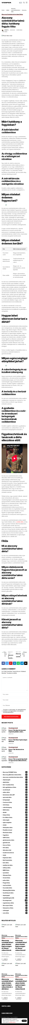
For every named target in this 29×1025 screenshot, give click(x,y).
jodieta (6, 30)
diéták (7, 10)
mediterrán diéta (15, 865)
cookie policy (12, 1022)
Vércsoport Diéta (15, 905)
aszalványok (15, 789)
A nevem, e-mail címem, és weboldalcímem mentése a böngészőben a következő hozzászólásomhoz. (14, 711)
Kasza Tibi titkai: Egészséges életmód (18, 740)
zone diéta (15, 913)
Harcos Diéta (15, 845)
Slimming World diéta (15, 890)
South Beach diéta (15, 893)
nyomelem (15, 872)
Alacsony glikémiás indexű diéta (15, 774)
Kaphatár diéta (15, 857)
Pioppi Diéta (15, 882)
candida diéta (19, 522)
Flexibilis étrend (15, 830)
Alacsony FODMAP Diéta (15, 772)
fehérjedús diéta (15, 827)
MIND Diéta (15, 870)
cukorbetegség (15, 807)
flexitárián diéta (15, 832)
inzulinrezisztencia (15, 852)
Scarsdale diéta (15, 888)
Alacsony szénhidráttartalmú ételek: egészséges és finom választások (21, 984)
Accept (24, 1020)
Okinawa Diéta (15, 875)
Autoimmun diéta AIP (15, 795)
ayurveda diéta (15, 797)
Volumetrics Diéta (15, 908)
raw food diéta (15, 885)
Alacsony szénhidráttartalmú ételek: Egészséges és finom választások (7, 945)
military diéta (15, 867)
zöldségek (15, 910)
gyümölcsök (15, 842)
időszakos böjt (15, 850)
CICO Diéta (15, 805)
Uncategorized (15, 900)
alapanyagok (15, 779)
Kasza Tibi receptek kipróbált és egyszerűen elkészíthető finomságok (18, 760)
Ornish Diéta (15, 877)
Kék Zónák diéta (15, 860)
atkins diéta (15, 792)
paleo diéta (15, 880)
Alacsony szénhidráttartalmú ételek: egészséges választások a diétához (7, 984)
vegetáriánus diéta (15, 903)
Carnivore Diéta (15, 802)
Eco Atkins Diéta (15, 817)
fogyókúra (15, 835)
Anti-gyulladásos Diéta (15, 787)
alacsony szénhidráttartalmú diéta (15, 10)
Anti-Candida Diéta (15, 784)
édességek (15, 820)
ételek (15, 825)
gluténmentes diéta (15, 840)
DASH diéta (15, 810)
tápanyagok (15, 895)
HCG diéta (15, 847)
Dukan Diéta (15, 815)
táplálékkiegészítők (15, 898)
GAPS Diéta (15, 837)
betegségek (15, 800)
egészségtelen (15, 822)
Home (3, 10)
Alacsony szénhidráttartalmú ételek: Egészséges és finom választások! (21, 945)
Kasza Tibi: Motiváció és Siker (16, 750)
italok (15, 855)
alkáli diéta (15, 782)
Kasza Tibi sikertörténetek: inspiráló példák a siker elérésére (17, 731)
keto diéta (15, 862)
